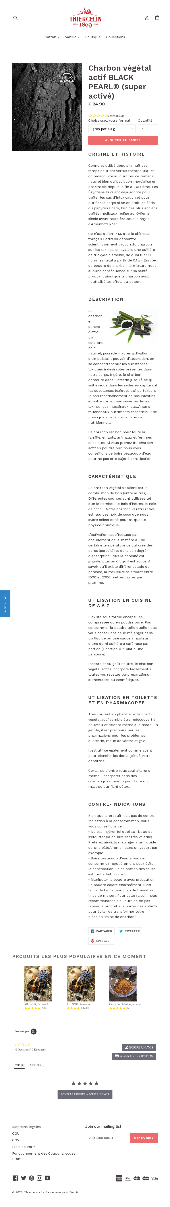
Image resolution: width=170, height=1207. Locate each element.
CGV (15, 1140)
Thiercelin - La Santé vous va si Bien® (51, 1192)
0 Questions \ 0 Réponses (30, 1049)
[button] (134, 1056)
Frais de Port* (24, 1147)
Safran (53, 37)
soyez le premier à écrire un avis (85, 1094)
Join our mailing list (103, 1126)
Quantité (145, 120)
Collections (115, 37)
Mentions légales (26, 1127)
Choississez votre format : (110, 120)
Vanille (73, 37)
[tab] (19, 1066)
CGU (16, 1133)
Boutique (93, 37)
